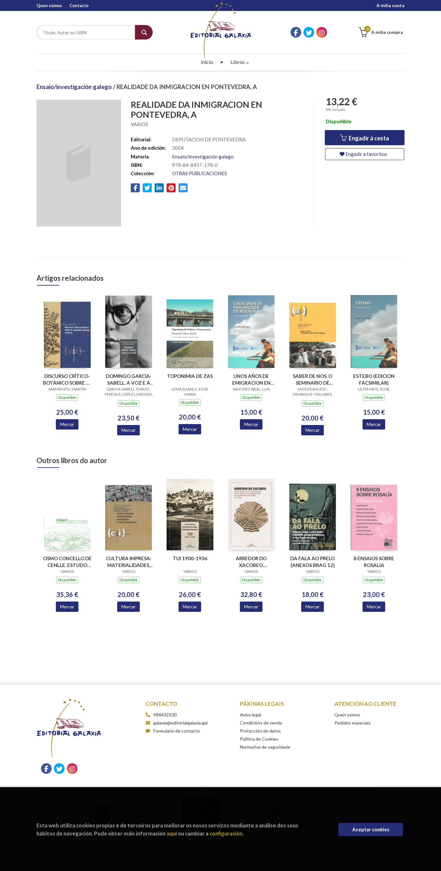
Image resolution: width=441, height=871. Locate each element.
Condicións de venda (261, 722)
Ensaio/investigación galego (74, 86)
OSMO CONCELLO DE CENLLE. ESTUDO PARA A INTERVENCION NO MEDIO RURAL (67, 561)
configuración (226, 833)
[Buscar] (144, 32)
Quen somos (49, 5)
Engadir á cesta (368, 138)
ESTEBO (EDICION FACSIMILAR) (374, 379)
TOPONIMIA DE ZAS (190, 376)
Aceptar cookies (370, 829)
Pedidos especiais (352, 722)
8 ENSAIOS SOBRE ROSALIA (374, 561)
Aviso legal (250, 714)
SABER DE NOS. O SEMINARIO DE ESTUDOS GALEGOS (312, 379)
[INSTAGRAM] (321, 32)
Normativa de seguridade (265, 747)
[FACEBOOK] (296, 32)
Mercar (67, 424)
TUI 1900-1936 (190, 558)
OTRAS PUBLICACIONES (199, 173)
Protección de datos (260, 731)
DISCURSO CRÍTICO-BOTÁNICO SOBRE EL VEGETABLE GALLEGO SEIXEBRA (67, 379)
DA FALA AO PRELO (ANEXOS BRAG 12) (312, 561)
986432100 (165, 714)
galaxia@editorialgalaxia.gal (180, 722)
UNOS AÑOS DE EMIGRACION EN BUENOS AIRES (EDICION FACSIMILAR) (251, 379)
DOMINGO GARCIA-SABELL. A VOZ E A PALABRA (128, 379)
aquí (172, 833)
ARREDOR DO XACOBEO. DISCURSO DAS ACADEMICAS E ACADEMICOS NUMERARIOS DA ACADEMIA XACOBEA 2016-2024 (251, 561)
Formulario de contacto (176, 731)
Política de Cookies (259, 739)
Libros (238, 62)
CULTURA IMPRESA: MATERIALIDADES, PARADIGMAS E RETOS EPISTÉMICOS (129, 561)
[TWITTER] (308, 32)
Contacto (78, 5)
